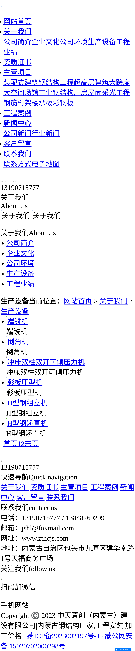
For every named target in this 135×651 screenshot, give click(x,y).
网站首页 (17, 21)
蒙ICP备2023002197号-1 (63, 636)
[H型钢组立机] (27, 403)
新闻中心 (17, 123)
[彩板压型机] (24, 382)
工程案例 (17, 113)
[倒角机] (17, 342)
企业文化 (46, 42)
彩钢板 (63, 103)
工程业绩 (20, 284)
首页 (10, 444)
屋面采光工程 (109, 93)
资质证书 (17, 62)
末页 (31, 444)
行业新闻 (46, 133)
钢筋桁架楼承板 (28, 103)
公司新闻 (17, 133)
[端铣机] (17, 321)
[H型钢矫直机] (27, 423)
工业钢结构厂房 (63, 93)
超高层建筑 (91, 82)
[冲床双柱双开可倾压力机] (45, 362)
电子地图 (46, 164)
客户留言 (17, 144)
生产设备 (102, 42)
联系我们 (17, 154)
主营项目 (17, 72)
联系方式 (17, 164)
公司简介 (17, 42)
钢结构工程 (56, 82)
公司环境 (74, 42)
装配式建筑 (21, 82)
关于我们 (17, 32)
